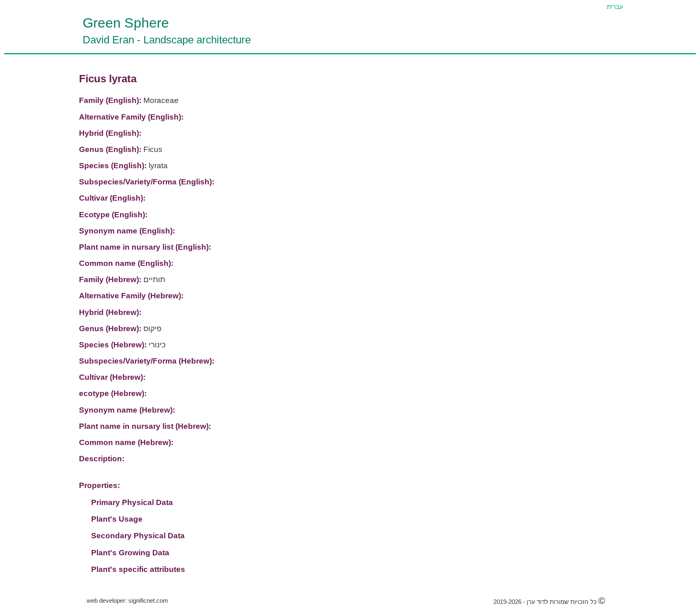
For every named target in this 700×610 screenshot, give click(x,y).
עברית (615, 6)
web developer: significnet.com (127, 600)
